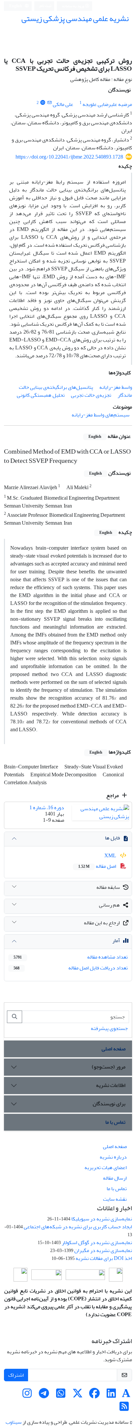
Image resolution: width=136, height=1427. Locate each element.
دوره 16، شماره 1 (46, 808)
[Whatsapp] (61, 1395)
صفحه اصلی (113, 1049)
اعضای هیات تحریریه (106, 1167)
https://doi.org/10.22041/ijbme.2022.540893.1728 (69, 157)
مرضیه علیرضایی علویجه (107, 104)
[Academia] (126, 1395)
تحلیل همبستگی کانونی (41, 395)
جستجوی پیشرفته (109, 1028)
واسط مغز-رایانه (115, 387)
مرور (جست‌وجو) (108, 1067)
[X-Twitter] (77, 1395)
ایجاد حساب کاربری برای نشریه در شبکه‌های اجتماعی (78, 1227)
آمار (116, 940)
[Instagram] (27, 1395)
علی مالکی (63, 104)
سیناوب (13, 1422)
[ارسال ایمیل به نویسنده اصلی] (49, 103)
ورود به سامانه (73, 6)
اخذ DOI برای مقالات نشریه (104, 1258)
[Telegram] (44, 1395)
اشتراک (16, 1375)
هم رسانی (109, 905)
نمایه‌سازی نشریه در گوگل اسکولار (97, 1242)
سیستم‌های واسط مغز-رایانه (100, 415)
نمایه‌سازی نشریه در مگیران (103, 1250)
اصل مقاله (97, 866)
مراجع (113, 795)
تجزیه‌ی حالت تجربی (91, 395)
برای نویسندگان (109, 1104)
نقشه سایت (115, 1199)
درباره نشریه (113, 1157)
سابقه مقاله (108, 887)
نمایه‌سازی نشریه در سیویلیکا (101, 1219)
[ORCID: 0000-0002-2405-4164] (43, 103)
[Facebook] (94, 1395)
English (16, 6)
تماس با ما (115, 1122)
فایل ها (112, 838)
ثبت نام (45, 6)
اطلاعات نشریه (110, 1085)
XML (110, 856)
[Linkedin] (111, 1395)
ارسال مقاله (115, 1178)
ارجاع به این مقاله (102, 923)
